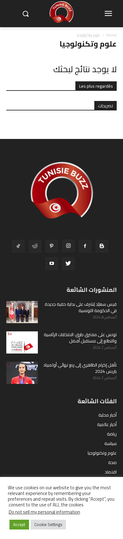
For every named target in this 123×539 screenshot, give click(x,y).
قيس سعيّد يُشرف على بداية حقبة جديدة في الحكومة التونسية (81, 307)
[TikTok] (18, 246)
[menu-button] (108, 13)
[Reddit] (35, 246)
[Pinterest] (51, 246)
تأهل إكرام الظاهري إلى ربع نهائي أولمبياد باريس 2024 (80, 368)
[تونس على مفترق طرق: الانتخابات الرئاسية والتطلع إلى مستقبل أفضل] (22, 342)
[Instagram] (68, 246)
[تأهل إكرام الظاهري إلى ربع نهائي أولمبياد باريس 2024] (22, 373)
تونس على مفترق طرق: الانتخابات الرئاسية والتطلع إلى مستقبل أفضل (80, 337)
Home (111, 35)
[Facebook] (85, 246)
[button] (25, 13)
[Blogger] (102, 246)
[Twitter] (68, 263)
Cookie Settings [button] (48, 524)
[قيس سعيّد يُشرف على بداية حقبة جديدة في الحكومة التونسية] (22, 312)
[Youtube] (51, 263)
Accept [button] (19, 524)
